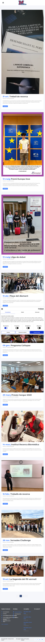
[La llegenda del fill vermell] (22, 566)
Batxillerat (12, 98)
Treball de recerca (18, 96)
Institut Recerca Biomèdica (25, 444)
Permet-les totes (37, 332)
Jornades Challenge (20, 540)
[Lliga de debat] (22, 225)
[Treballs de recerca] (22, 475)
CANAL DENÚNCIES (4, 624)
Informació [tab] (37, 312)
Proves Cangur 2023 (21, 395)
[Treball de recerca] (22, 52)
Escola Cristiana (18, 612)
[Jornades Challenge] (22, 524)
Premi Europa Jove (20, 179)
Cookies (22, 640)
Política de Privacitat (25, 638)
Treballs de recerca (20, 494)
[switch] (17, 328)
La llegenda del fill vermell (22, 579)
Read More (5, 106)
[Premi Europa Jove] (22, 144)
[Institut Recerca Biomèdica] (22, 426)
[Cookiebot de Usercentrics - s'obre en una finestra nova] (39, 309)
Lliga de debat (18, 257)
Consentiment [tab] (7, 312)
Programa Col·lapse (20, 345)
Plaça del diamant (19, 296)
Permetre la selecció (22, 332)
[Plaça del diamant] (22, 283)
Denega (8, 332)
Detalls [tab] (22, 312)
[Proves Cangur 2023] (22, 376)
